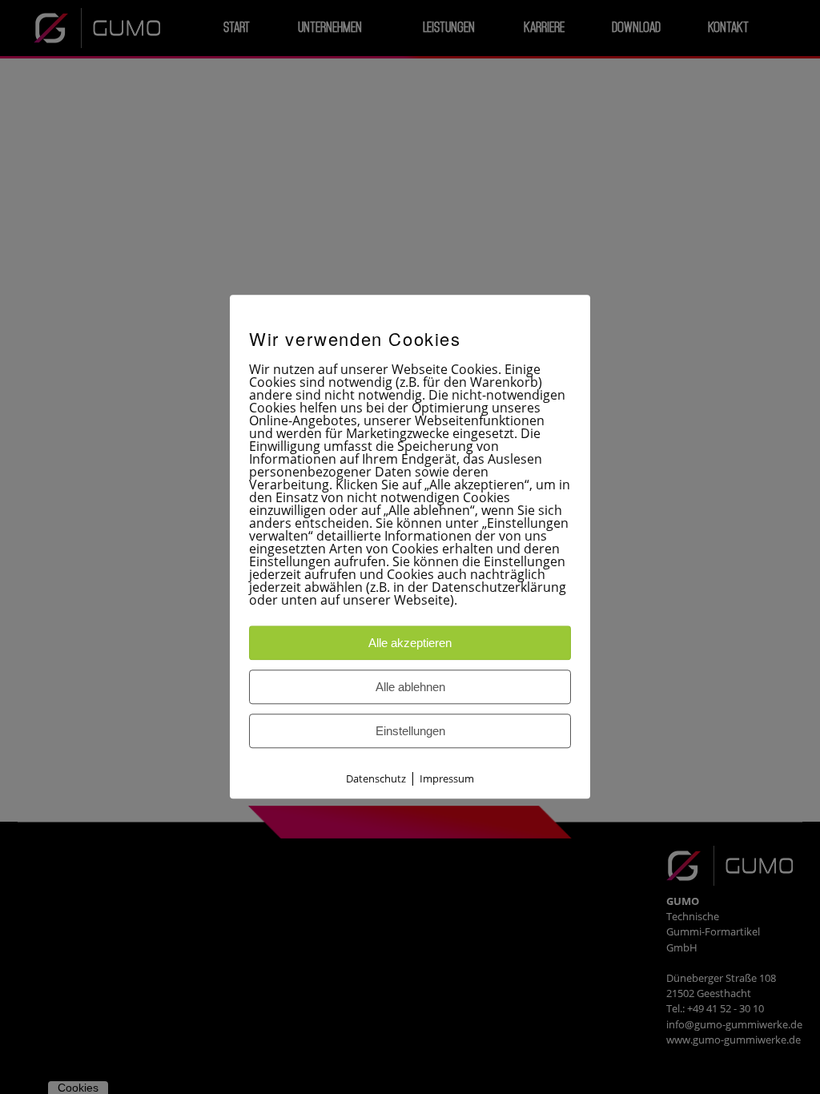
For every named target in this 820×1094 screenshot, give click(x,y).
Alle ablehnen (410, 687)
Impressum (447, 779)
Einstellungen (410, 731)
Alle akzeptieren (410, 643)
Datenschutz (376, 779)
